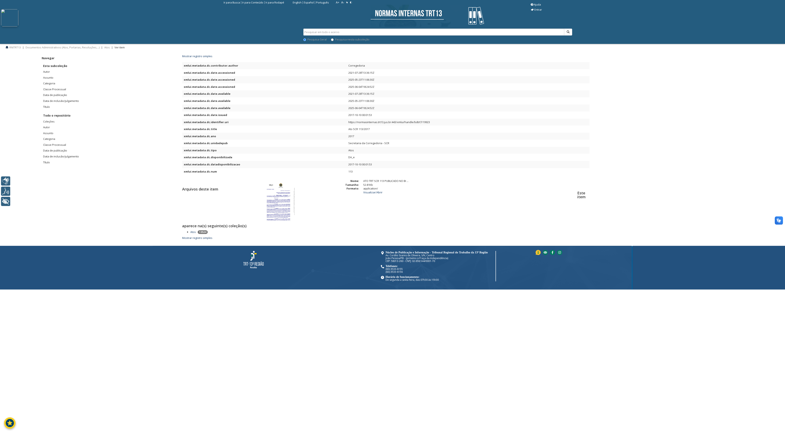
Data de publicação (55, 95)
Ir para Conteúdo (252, 2)
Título (46, 107)
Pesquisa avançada (586, 47)
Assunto (48, 77)
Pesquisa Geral (317, 39)
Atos (193, 232)
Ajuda (537, 4)
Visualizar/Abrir (372, 192)
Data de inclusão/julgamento (61, 101)
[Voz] (5, 191)
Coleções (49, 121)
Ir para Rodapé (275, 2)
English (297, 2)
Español (309, 2)
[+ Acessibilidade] (5, 201)
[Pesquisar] (568, 32)
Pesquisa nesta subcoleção (352, 39)
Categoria (49, 83)
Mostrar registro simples (197, 238)
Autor (46, 72)
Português (322, 2)
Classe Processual (54, 89)
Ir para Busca (232, 2)
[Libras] (5, 181)
